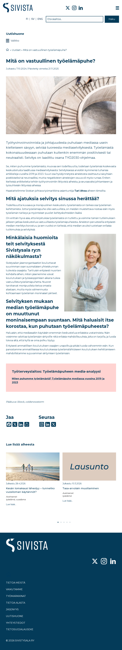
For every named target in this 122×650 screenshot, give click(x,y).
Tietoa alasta (15, 602)
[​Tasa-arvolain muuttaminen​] (89, 466)
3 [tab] (63, 522)
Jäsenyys (12, 609)
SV (32, 19)
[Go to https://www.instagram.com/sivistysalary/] (104, 561)
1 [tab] (58, 522)
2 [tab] (61, 522)
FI (27, 19)
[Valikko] (117, 8)
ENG (40, 19)
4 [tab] (66, 522)
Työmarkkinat (16, 596)
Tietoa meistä (15, 582)
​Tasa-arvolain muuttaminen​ (80, 488)
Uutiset (16, 50)
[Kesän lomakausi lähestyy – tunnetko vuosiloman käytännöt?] (33, 466)
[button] (112, 19)
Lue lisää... (11, 504)
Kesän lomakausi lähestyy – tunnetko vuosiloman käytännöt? (30, 490)
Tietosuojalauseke (19, 629)
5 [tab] (69, 522)
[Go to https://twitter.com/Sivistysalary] (95, 561)
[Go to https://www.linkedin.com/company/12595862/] (113, 561)
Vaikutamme (14, 589)
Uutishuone (14, 616)
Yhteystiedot (15, 622)
